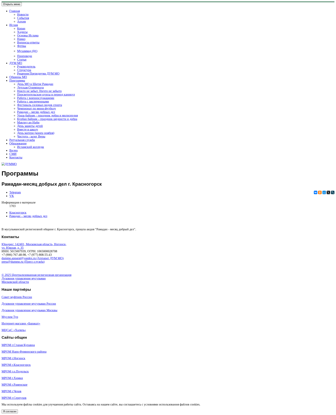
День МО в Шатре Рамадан (35, 84)
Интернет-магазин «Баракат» (21, 323)
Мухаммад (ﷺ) (27, 51)
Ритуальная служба (22, 140)
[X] (328, 192)
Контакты (15, 157)
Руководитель (26, 66)
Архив (21, 21)
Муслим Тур (10, 316)
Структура (24, 70)
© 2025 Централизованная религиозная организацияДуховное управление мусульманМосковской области (36, 278)
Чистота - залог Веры (31, 136)
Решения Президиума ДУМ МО (38, 73)
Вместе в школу (27, 129)
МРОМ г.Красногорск (16, 364)
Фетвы (21, 46)
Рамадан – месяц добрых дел (36, 112)
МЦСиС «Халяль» (14, 330)
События (23, 18)
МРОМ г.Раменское (14, 384)
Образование (18, 143)
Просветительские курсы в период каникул (46, 94)
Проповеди (24, 56)
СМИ (13, 154)
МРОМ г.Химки (12, 378)
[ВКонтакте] (315, 192)
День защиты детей (30, 126)
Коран (21, 28)
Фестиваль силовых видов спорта (39, 105)
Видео (13, 150)
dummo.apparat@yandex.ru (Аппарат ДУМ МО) (33, 258)
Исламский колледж (30, 147)
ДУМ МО (15, 63)
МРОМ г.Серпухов (14, 397)
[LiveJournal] (332, 192)
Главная (14, 11)
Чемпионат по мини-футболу (36, 108)
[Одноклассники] (320, 192)
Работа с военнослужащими (35, 98)
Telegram (15, 192)
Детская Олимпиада (30, 87)
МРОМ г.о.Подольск (15, 371)
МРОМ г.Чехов (11, 391)
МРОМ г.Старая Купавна (18, 345)
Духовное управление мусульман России (29, 303)
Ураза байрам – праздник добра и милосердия (47, 115)
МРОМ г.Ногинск (13, 358)
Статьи (21, 59)
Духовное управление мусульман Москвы (29, 310)
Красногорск (17, 212)
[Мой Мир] (324, 192)
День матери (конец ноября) (35, 133)
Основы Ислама (27, 35)
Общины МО (18, 77)
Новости (23, 14)
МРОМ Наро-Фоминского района (24, 351)
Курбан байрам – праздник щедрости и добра (47, 119)
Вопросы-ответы (28, 42)
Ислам (13, 25)
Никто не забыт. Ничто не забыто (39, 91)
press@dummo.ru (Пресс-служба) (23, 261)
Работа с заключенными (33, 101)
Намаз (21, 39)
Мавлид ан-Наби (28, 122)
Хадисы (22, 32)
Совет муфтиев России (17, 297)
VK (11, 195)
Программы (17, 80)
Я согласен (9, 411)
